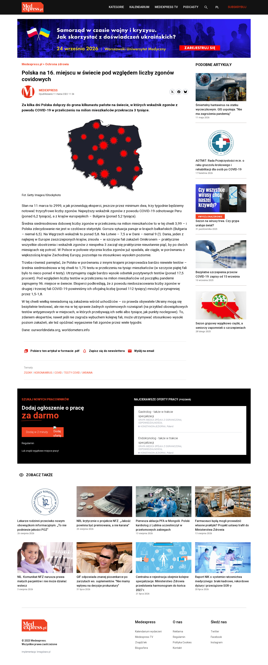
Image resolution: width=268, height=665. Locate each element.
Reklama (178, 631)
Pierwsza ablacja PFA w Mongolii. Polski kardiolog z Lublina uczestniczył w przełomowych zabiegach (163, 525)
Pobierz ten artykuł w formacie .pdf (54, 351)
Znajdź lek (141, 642)
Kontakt (177, 647)
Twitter (215, 631)
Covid (58, 372)
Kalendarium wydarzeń (148, 631)
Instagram (217, 642)
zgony (28, 372)
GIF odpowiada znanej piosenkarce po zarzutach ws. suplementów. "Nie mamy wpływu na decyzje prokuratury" (103, 581)
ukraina (87, 372)
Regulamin (28, 443)
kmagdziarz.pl (44, 652)
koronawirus (43, 372)
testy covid (72, 372)
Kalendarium (139, 7)
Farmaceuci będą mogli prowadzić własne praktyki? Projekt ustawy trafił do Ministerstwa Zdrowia (222, 525)
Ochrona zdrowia (57, 64)
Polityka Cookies (182, 642)
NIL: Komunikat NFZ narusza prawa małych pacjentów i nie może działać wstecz (42, 581)
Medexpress (48, 90)
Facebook (216, 636)
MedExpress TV (166, 7)
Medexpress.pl (32, 64)
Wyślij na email (144, 351)
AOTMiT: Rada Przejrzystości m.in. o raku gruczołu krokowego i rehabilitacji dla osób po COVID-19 (220, 165)
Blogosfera (141, 647)
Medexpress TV (144, 636)
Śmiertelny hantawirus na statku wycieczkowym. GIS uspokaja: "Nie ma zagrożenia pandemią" (219, 109)
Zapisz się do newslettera (107, 351)
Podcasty (190, 7)
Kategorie (116, 7)
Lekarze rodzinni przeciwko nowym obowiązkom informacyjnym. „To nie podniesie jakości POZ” (41, 525)
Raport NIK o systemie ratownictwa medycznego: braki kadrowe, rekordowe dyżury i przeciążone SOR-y (222, 581)
